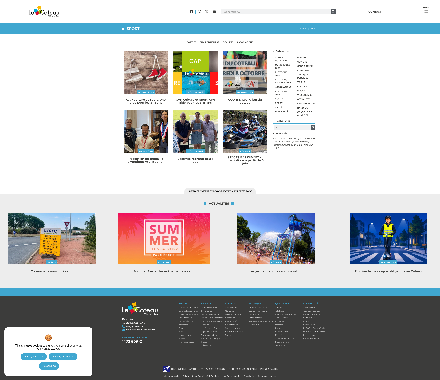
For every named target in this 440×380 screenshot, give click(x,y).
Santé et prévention (284, 338)
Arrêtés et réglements (189, 314)
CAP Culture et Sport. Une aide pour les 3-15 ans (146, 101)
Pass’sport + (254, 314)
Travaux (204, 342)
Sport (278, 103)
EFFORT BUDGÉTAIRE (135, 337)
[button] (426, 12)
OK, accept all (35, 356)
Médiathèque (231, 324)
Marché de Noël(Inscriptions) (232, 319)
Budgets (183, 338)
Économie (303, 70)
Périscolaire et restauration (261, 321)
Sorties (191, 42)
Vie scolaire (304, 95)
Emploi (278, 328)
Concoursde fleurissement (233, 313)
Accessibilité (309, 307)
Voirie (301, 82)
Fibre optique (281, 331)
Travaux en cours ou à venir (52, 271)
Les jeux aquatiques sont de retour (276, 271)
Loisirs (245, 151)
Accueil (303, 28)
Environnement (209, 42)
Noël (306, 144)
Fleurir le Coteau (282, 141)
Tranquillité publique (305, 76)
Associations (245, 42)
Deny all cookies (64, 356)
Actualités (146, 92)
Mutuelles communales (314, 331)
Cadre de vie (305, 66)
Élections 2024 (281, 74)
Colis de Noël (309, 324)
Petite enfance (255, 318)
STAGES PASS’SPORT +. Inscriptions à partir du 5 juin (245, 160)
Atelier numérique (311, 314)
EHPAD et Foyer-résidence (315, 328)
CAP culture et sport (258, 307)
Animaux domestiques (285, 314)
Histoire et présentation (212, 321)
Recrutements (185, 318)
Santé (278, 107)
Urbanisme (206, 345)
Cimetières (280, 321)
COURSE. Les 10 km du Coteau (245, 101)
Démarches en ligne (188, 311)
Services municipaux (188, 307)
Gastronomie (300, 141)
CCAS (306, 321)
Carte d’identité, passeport (186, 323)
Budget (301, 57)
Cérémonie (308, 138)
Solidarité (281, 111)
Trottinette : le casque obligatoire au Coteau (388, 271)
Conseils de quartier (304, 113)
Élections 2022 (281, 93)
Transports (280, 345)
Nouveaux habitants (210, 335)
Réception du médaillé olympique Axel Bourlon (146, 160)
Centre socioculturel (258, 311)
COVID (283, 138)
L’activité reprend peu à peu (195, 160)
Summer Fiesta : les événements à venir (164, 271)
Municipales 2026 (282, 66)
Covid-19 (302, 61)
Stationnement (282, 342)
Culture (302, 86)
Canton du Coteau (209, 307)
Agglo (279, 98)
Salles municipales (234, 331)
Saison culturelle (233, 328)
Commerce (206, 311)
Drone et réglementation (213, 318)
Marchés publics (186, 342)
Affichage (279, 311)
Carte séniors (309, 318)
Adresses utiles (282, 307)
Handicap (146, 151)
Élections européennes (283, 81)
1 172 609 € (132, 341)
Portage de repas (311, 338)
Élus (181, 328)
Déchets (228, 42)
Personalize (49, 365)
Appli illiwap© (281, 318)
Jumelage (206, 324)
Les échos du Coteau (210, 328)
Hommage (295, 138)
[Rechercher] (333, 11)
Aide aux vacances (311, 311)
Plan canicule (309, 335)
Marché (278, 335)
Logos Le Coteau (209, 331)
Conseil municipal (281, 59)
